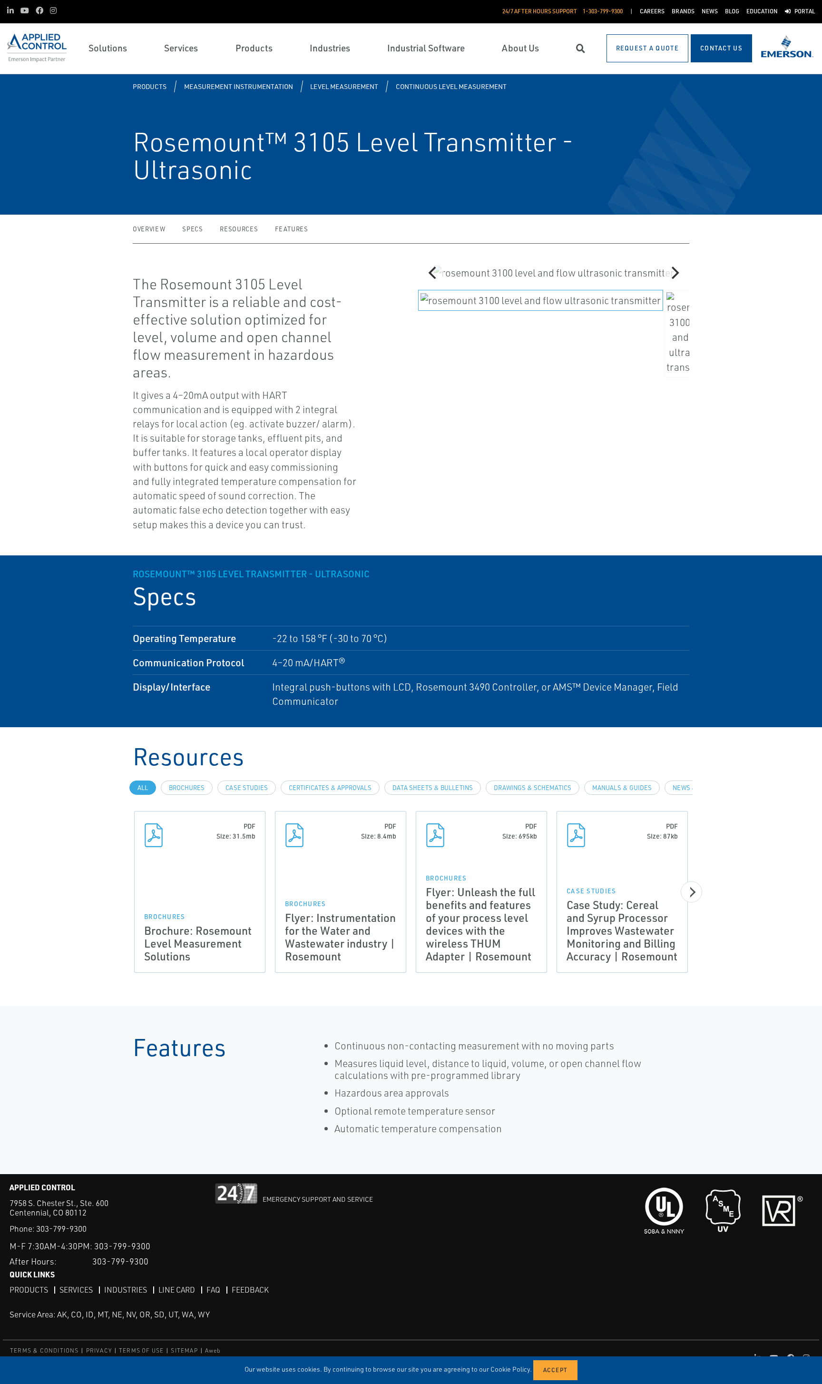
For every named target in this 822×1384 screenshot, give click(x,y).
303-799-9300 (61, 1229)
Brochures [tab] (187, 787)
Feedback (250, 1290)
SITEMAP (184, 1350)
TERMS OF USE (141, 1350)
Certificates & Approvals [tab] (330, 787)
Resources (239, 229)
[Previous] (433, 272)
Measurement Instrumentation (238, 86)
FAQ (213, 1290)
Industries (125, 1290)
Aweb (213, 1350)
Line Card (176, 1290)
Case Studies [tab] (246, 787)
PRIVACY (99, 1350)
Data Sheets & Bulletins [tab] (432, 787)
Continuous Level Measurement (451, 86)
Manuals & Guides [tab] (622, 787)
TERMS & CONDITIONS (44, 1350)
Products (149, 86)
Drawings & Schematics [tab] (532, 787)
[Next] (674, 272)
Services (76, 1290)
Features (291, 229)
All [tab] (142, 787)
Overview (149, 229)
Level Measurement (344, 86)
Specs (192, 229)
